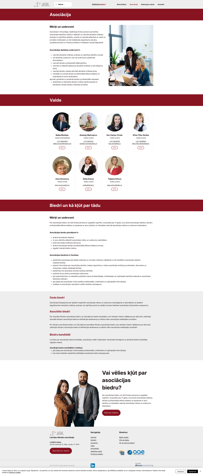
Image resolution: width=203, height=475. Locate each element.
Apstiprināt (192, 471)
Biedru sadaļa (123, 437)
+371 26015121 (88, 141)
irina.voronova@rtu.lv (62, 185)
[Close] (200, 471)
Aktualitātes (95, 448)
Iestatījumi (180, 471)
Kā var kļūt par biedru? (127, 443)
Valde (92, 446)
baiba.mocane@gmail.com (62, 143)
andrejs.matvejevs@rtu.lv (88, 143)
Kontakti (93, 440)
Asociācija (94, 443)
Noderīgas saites (96, 451)
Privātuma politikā (15, 472)
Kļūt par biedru (124, 440)
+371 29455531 (141, 141)
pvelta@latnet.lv (88, 185)
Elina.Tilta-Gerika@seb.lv (140, 143)
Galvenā (93, 437)
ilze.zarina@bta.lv (114, 143)
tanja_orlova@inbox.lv (114, 185)
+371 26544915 (62, 141)
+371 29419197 (114, 141)
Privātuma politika (97, 454)
